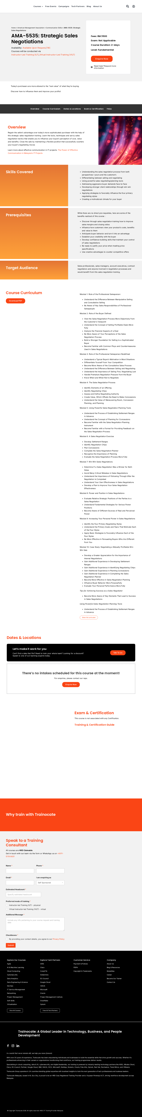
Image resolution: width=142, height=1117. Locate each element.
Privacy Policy (58, 939)
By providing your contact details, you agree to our (36, 939)
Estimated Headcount (16, 889)
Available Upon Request (34, 48)
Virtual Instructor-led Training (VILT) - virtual (27, 909)
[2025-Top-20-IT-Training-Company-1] (12, 1084)
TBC (48, 48)
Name (9, 866)
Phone (39, 866)
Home (13, 28)
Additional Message (15, 915)
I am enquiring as (43, 878)
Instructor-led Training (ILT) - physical (24, 905)
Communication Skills (54, 28)
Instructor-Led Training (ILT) (25, 55)
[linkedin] (18, 1045)
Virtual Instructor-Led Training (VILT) (57, 55)
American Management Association (31, 28)
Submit (11, 945)
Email (9, 878)
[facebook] (8, 1045)
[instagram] (13, 1045)
